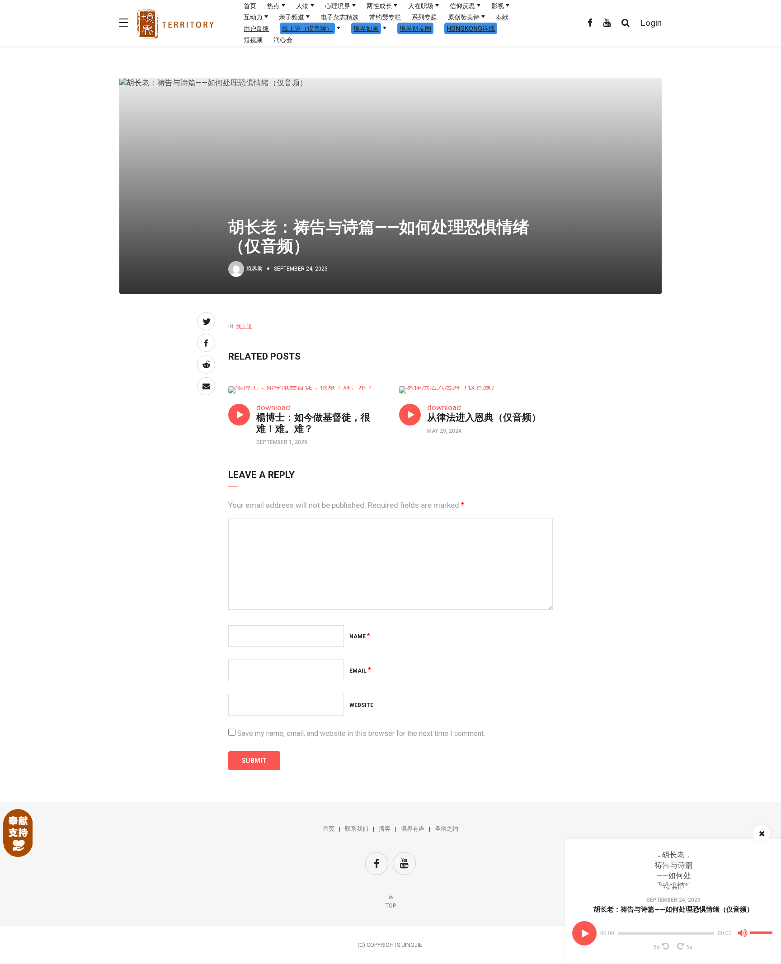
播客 (384, 828)
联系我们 (356, 828)
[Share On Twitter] (206, 321)
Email (360, 671)
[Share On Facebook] (206, 343)
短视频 (253, 39)
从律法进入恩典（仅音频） (484, 417)
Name (359, 636)
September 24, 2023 (673, 900)
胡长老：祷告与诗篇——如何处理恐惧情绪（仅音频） (673, 909)
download (273, 407)
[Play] (584, 933)
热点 (273, 5)
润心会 (282, 39)
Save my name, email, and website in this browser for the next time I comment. (361, 733)
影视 (497, 5)
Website (361, 705)
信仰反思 (462, 5)
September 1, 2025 (281, 442)
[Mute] (742, 934)
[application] (673, 933)
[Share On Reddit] (206, 365)
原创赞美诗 (464, 17)
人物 (302, 5)
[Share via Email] (206, 386)
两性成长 (379, 5)
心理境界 (337, 5)
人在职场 (420, 5)
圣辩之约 (446, 828)
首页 (250, 5)
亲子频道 (291, 17)
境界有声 (412, 828)
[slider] (762, 929)
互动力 (253, 17)
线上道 (244, 326)
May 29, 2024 (444, 431)
